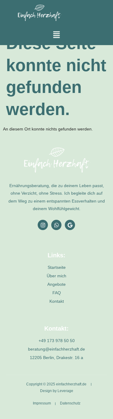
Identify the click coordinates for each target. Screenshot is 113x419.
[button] (56, 35)
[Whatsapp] (56, 225)
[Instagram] (43, 225)
